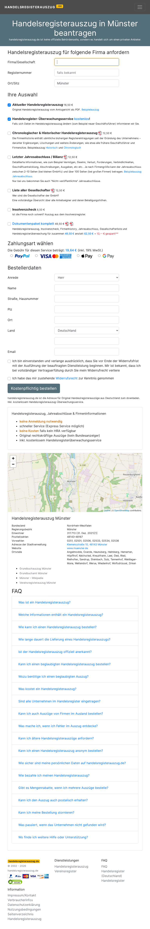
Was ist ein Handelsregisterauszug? (44, 602)
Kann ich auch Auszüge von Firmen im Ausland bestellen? (60, 713)
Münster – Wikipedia (31, 578)
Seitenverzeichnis (20, 914)
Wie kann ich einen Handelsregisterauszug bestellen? (57, 627)
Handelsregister (113, 880)
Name (12, 288)
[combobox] (86, 62)
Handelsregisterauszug (33, 7)
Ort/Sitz (13, 83)
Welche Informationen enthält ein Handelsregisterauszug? (60, 615)
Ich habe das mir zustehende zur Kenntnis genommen (63, 378)
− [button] (13, 464)
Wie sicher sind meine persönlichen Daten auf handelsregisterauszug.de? (72, 763)
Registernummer (20, 73)
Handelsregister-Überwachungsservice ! (51, 119)
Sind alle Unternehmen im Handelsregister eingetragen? (59, 701)
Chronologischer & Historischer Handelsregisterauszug (62, 133)
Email (12, 352)
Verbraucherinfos (20, 900)
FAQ (104, 866)
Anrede (13, 277)
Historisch (52, 147)
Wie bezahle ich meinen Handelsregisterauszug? (53, 775)
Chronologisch (72, 147)
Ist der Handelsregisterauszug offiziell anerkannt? (55, 652)
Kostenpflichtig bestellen (34, 388)
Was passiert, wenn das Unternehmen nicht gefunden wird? (62, 825)
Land (11, 330)
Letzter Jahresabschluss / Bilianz (44, 157)
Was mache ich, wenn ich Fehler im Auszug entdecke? (58, 726)
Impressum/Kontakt (22, 895)
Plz (10, 309)
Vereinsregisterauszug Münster (38, 582)
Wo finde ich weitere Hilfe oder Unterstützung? (53, 837)
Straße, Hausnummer (23, 299)
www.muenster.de (77, 548)
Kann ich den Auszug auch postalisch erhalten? (53, 800)
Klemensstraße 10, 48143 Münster (87, 544)
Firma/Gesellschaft (21, 62)
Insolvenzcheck (28, 209)
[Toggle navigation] (139, 7)
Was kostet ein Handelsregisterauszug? (47, 689)
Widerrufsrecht (67, 378)
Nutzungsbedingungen (24, 909)
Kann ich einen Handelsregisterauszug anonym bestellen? (60, 751)
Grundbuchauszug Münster (35, 568)
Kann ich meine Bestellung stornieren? (46, 812)
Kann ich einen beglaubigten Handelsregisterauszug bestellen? (64, 664)
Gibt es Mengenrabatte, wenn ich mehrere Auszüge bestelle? (63, 788)
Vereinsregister (65, 871)
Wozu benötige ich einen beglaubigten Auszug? (53, 676)
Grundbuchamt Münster (33, 573)
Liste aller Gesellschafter (38, 190)
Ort (10, 320)
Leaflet (107, 510)
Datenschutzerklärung (24, 905)
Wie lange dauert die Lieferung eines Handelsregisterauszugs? (64, 639)
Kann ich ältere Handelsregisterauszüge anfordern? (56, 738)
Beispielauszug (90, 109)
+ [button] (13, 458)
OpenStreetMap (121, 510)
